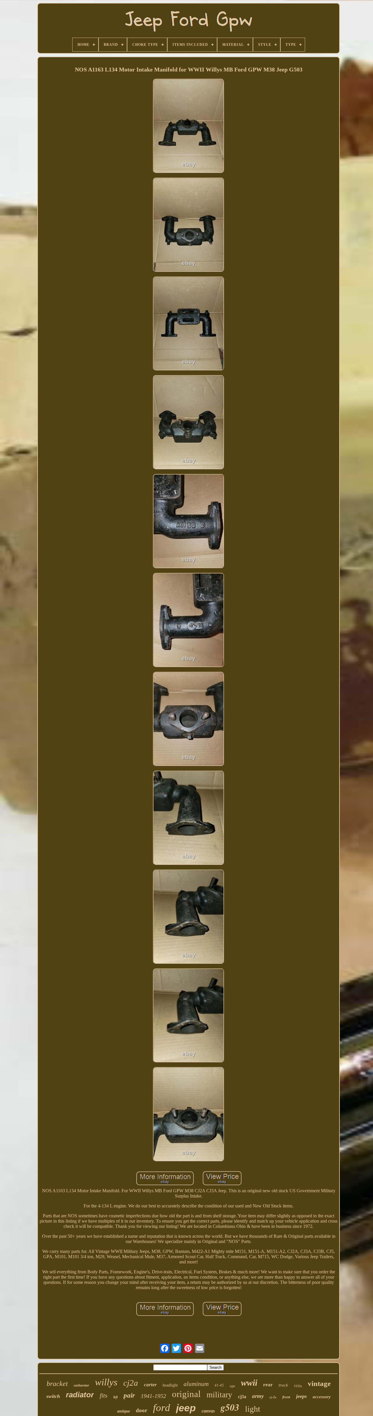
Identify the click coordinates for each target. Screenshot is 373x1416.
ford (161, 1407)
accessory (322, 1396)
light (252, 1408)
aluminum (196, 1383)
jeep (186, 1407)
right (232, 1386)
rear (268, 1384)
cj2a (130, 1382)
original (186, 1394)
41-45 (219, 1385)
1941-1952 (153, 1396)
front (286, 1397)
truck (283, 1385)
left (115, 1397)
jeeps (301, 1396)
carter (150, 1384)
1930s (298, 1386)
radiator (80, 1394)
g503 (230, 1407)
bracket (57, 1383)
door (141, 1410)
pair (129, 1395)
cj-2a (273, 1397)
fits (104, 1395)
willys (106, 1382)
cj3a (242, 1396)
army (258, 1396)
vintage (319, 1383)
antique (123, 1411)
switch (53, 1396)
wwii (249, 1382)
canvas (208, 1410)
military (219, 1394)
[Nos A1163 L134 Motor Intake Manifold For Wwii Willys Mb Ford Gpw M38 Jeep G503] (188, 126)
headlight (170, 1385)
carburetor (81, 1385)
